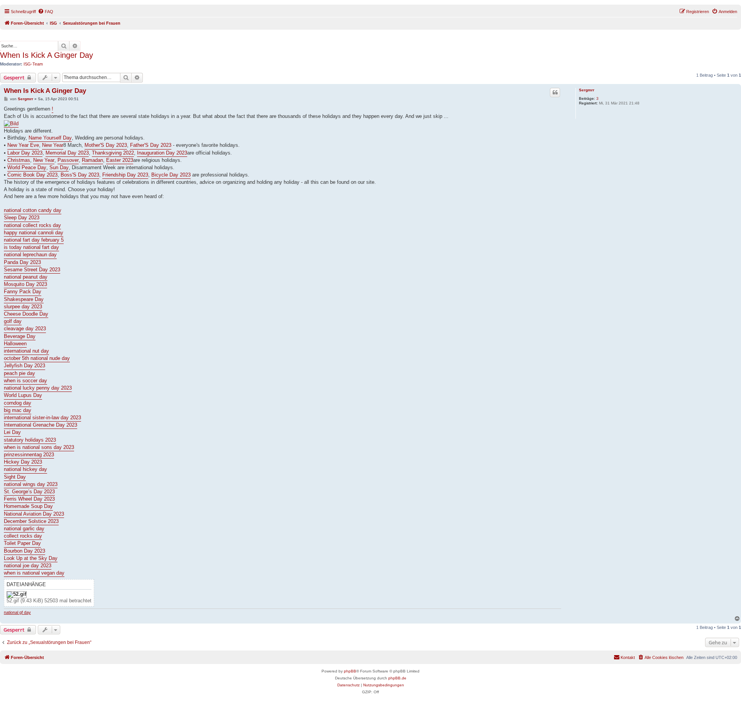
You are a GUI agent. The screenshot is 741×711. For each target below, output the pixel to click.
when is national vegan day (34, 573)
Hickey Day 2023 (23, 462)
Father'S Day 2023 (150, 145)
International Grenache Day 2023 (40, 425)
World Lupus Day (23, 395)
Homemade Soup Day (28, 506)
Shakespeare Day (24, 299)
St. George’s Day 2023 (29, 491)
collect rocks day (23, 536)
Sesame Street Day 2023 (32, 269)
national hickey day (25, 469)
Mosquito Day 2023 (25, 284)
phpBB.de (397, 678)
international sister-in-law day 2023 (42, 417)
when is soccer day (25, 380)
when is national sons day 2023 (39, 447)
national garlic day (24, 528)
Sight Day (15, 477)
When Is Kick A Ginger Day (46, 55)
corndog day (17, 403)
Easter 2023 (119, 160)
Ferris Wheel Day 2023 (29, 499)
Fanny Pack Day (22, 291)
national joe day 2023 (27, 565)
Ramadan (92, 160)
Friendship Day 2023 (125, 175)
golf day (13, 321)
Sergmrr (586, 90)
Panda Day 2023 (22, 262)
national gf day (17, 612)
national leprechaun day (30, 254)
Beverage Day (20, 336)
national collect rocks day (32, 225)
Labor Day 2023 (24, 153)
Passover (68, 160)
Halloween (15, 343)
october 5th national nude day (37, 358)
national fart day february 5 (34, 240)
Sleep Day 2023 (21, 217)
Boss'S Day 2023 (80, 175)
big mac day (17, 410)
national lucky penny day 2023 (38, 388)
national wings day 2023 (31, 484)
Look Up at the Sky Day (31, 558)
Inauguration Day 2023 (162, 153)
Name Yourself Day (50, 138)
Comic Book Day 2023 (32, 175)
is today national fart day (31, 247)
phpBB (350, 671)
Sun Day (59, 167)
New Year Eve (23, 145)
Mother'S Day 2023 (106, 145)
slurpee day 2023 (23, 306)
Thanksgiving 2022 (113, 153)
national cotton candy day (32, 210)
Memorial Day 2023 (67, 153)
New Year (52, 145)
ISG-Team (33, 64)
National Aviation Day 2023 (34, 514)
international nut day (26, 351)
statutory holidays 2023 (30, 440)
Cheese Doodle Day (26, 314)
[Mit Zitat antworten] (555, 92)
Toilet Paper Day (22, 543)
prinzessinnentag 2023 (29, 454)
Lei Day (12, 432)
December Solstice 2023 (31, 521)
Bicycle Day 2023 (171, 175)
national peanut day (25, 277)
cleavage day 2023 (25, 328)
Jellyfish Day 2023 (24, 365)
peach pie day (19, 373)
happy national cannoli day (33, 232)
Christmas (18, 160)
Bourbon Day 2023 (24, 551)
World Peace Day (26, 167)
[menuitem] (45, 11)
